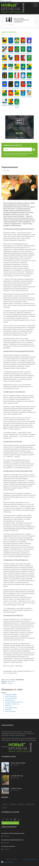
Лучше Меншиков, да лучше (14, 702)
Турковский (23, 44)
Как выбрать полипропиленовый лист (12, 840)
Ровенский (4, 62)
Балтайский (10, 96)
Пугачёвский (10, 62)
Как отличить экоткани (8, 846)
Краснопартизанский (4, 79)
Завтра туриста (10, 700)
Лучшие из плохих (16, 788)
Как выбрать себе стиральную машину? (12, 833)
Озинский (4, 70)
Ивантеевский (29, 79)
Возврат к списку (6, 683)
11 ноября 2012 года (17, 775)
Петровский (23, 62)
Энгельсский (4, 44)
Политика (5, 804)
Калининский (23, 79)
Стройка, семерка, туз (12, 704)
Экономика (13, 804)
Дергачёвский (23, 88)
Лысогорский (29, 70)
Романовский (29, 53)
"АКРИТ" (15, 859)
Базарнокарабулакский (29, 96)
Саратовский (10, 53)
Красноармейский (17, 79)
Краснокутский (10, 79)
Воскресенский (29, 88)
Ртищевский (23, 53)
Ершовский (4, 88)
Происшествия (30, 804)
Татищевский (29, 44)
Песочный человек (11, 698)
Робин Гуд (8, 706)
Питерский (17, 62)
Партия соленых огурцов (18, 763)
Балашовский (17, 96)
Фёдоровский (17, 44)
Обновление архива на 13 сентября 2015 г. (21, 21)
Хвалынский (10, 44)
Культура (21, 804)
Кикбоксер (8, 709)
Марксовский (23, 70)
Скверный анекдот (11, 694)
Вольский (4, 96)
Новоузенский (10, 70)
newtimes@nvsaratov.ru (32, 859)
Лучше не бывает (10, 711)
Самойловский (17, 53)
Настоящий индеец (11, 707)
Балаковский (23, 96)
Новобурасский (17, 70)
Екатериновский (10, 88)
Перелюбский (29, 62)
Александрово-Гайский (17, 106)
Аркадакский (10, 105)
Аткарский (4, 105)
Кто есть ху (11, 681)
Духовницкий (17, 88)
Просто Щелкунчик (11, 696)
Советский (4, 53)
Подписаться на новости (10, 823)
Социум (4, 807)
